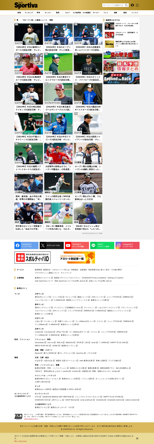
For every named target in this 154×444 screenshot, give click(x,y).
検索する (126, 5)
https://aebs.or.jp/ (31, 419)
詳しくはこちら (20, 441)
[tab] (38, 12)
